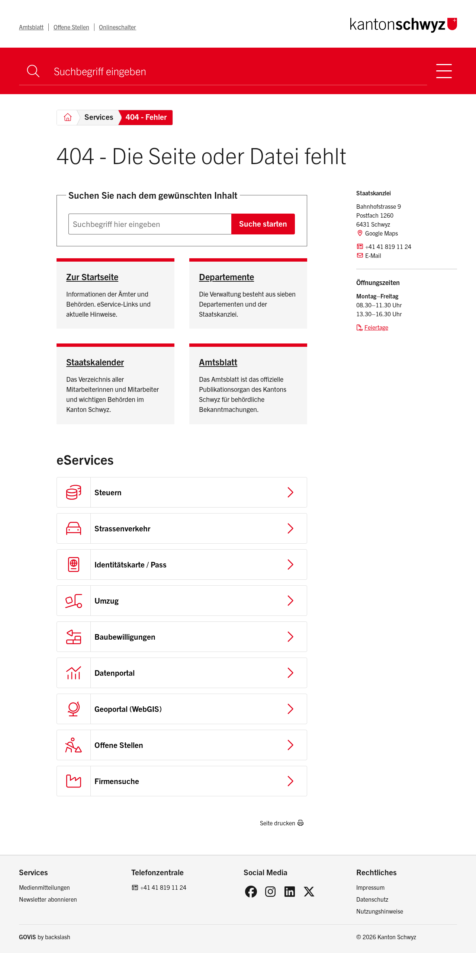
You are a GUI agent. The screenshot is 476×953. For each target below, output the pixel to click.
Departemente (226, 276)
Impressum (370, 887)
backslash (57, 936)
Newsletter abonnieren (48, 899)
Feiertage (376, 327)
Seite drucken (277, 822)
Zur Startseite (92, 276)
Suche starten (263, 223)
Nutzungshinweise (379, 911)
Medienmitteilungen (44, 887)
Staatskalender (95, 361)
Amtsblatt (31, 27)
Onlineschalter (117, 27)
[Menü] (444, 71)
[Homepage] (403, 24)
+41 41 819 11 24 (163, 887)
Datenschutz (372, 899)
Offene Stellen (71, 27)
